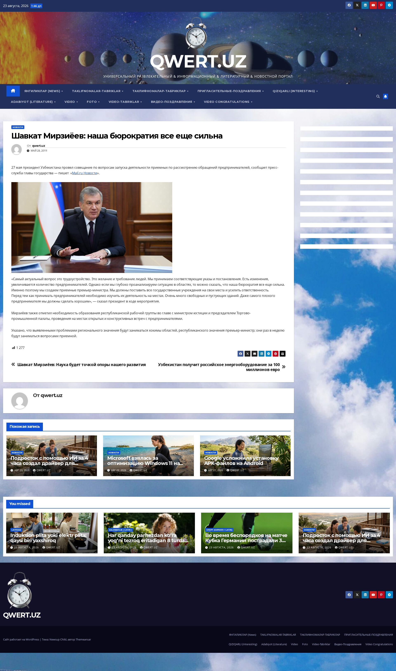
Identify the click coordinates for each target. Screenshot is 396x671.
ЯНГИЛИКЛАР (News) (42, 91)
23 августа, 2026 (27, 547)
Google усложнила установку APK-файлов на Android (241, 460)
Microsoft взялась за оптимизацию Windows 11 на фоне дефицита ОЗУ (143, 463)
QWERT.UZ (198, 61)
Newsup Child (58, 639)
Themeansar (83, 639)
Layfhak (16, 529)
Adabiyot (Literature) (32, 102)
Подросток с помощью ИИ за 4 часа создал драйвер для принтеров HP (49, 463)
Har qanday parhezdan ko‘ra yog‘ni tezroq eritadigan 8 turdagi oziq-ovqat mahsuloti (148, 540)
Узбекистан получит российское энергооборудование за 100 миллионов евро (219, 367)
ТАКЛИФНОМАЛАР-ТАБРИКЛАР (159, 91)
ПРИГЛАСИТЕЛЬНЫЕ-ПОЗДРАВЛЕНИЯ (230, 91)
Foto (92, 102)
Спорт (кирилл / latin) (219, 529)
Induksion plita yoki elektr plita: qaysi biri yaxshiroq (48, 537)
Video (70, 102)
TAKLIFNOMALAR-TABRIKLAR (96, 91)
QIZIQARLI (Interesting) (294, 91)
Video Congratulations (227, 102)
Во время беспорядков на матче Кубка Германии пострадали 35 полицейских (246, 540)
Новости (18, 127)
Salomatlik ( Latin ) (120, 529)
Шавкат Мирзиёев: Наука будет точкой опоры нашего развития (81, 364)
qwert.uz (38, 146)
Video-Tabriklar (124, 102)
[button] (378, 96)
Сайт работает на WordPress (21, 639)
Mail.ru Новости (84, 173)
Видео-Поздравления (172, 102)
